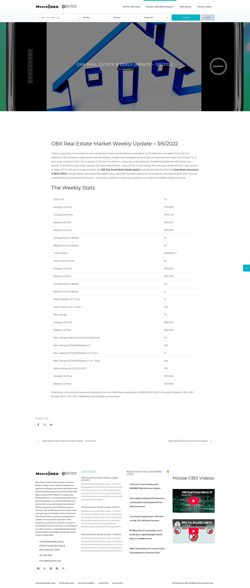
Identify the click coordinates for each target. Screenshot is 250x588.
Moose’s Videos (204, 6)
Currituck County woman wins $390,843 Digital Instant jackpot (145, 486)
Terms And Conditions (86, 583)
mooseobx (125, 69)
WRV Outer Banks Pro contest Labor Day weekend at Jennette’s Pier (147, 550)
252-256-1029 (45, 555)
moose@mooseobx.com (50, 560)
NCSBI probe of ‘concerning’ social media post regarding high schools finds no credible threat (146, 534)
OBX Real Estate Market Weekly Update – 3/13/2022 (69, 440)
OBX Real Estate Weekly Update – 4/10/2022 (101, 534)
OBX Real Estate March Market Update (120, 169)
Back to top (209, 583)
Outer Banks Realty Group (45, 583)
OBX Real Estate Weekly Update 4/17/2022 (100, 507)
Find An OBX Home (131, 6)
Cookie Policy (103, 583)
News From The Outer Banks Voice (144, 473)
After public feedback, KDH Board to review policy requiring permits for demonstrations (147, 502)
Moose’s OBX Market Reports (159, 6)
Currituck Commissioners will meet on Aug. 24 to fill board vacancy (146, 518)
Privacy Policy (117, 583)
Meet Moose (185, 6)
